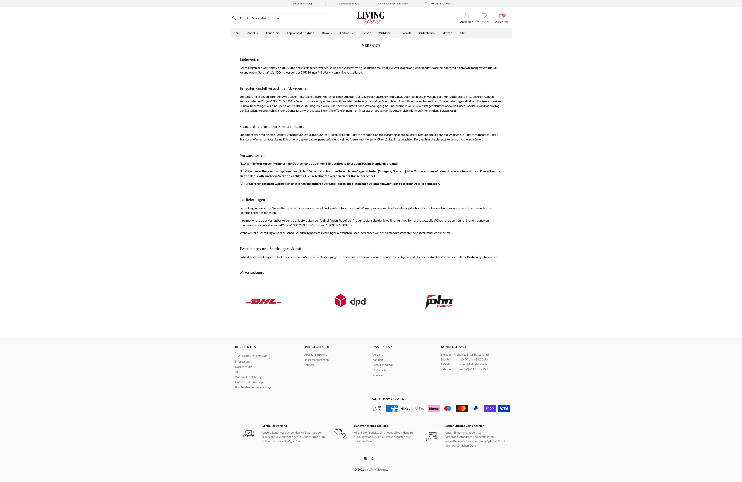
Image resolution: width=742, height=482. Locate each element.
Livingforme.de (317, 346)
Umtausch (379, 370)
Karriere (309, 364)
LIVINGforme (378, 469)
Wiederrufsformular (252, 355)
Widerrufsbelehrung (248, 377)
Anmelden (466, 21)
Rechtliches (245, 346)
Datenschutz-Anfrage (249, 382)
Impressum (242, 361)
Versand (377, 354)
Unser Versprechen (316, 359)
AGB (238, 371)
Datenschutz (243, 366)
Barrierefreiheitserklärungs (253, 387)
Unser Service (383, 346)
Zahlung (377, 359)
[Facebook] (365, 459)
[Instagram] (372, 459)
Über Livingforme (315, 354)
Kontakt (377, 375)
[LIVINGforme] (371, 16)
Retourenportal (382, 364)
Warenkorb (502, 21)
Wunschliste (484, 21)
